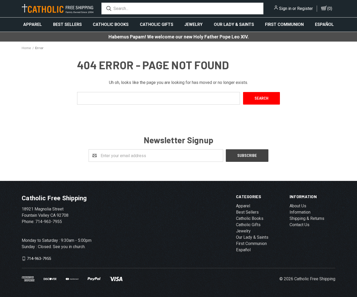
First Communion (284, 24)
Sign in (285, 8)
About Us (298, 205)
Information (300, 212)
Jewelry (193, 24)
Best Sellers (67, 24)
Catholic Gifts (156, 24)
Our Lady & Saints (234, 24)
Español (324, 24)
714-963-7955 (39, 258)
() (329, 8)
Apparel (32, 24)
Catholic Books (111, 24)
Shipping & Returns (307, 218)
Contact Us (299, 224)
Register (305, 8)
